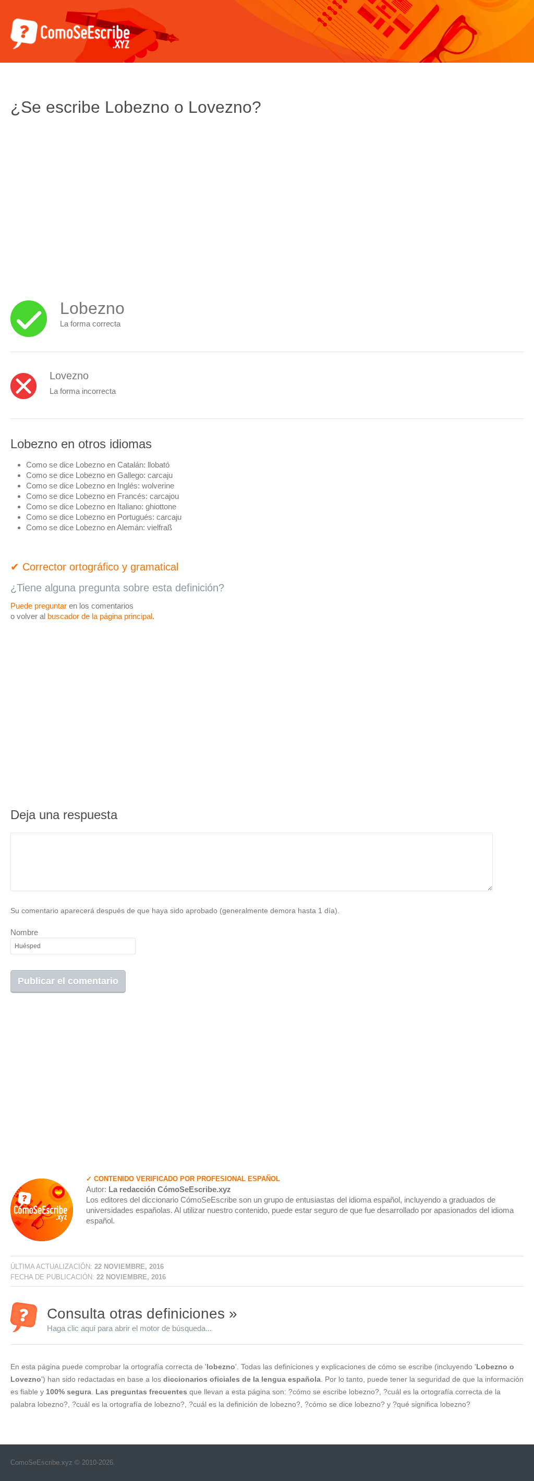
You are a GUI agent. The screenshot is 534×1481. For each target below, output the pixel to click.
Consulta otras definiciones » (142, 1318)
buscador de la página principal (99, 616)
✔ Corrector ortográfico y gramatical (94, 567)
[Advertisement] (98, 201)
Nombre (24, 932)
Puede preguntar (38, 605)
